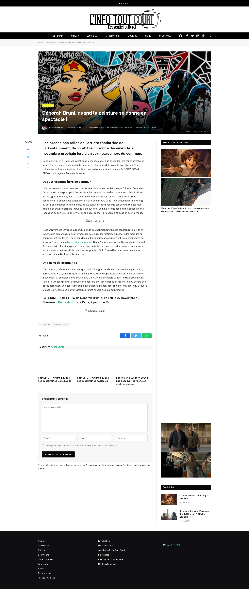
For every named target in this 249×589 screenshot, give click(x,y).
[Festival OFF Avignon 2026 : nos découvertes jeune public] (55, 364)
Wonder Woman (83, 242)
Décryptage (43, 555)
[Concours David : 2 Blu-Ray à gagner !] (169, 499)
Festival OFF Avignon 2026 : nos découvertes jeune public (54, 379)
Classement (43, 545)
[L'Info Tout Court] (124, 19)
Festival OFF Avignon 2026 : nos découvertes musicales (93, 379)
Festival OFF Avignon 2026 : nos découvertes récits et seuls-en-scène (132, 381)
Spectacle (165, 36)
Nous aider (124, 3)
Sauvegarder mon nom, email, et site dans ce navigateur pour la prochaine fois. (81, 445)
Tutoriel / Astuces (46, 578)
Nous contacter (105, 545)
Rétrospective (44, 573)
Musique (132, 36)
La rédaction (104, 541)
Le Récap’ (58, 36)
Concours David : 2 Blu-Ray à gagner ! (193, 497)
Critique (41, 550)
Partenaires (103, 555)
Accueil (41, 43)
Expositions (44, 324)
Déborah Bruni (68, 302)
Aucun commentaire (95, 128)
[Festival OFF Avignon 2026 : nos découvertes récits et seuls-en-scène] (134, 364)
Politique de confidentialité (110, 559)
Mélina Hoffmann (56, 128)
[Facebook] (28, 150)
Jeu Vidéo (92, 36)
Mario (70, 242)
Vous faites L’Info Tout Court (111, 550)
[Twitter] (28, 157)
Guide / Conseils (45, 559)
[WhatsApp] (28, 164)
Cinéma (75, 36)
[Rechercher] (181, 36)
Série (148, 36)
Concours (168, 487)
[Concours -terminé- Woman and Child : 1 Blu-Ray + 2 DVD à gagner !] (169, 514)
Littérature (112, 36)
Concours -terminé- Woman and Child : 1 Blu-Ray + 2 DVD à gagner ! (194, 514)
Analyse (42, 541)
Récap (41, 569)
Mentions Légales (106, 564)
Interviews (43, 564)
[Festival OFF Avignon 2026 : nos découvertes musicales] (94, 364)
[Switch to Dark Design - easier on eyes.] (209, 36)
